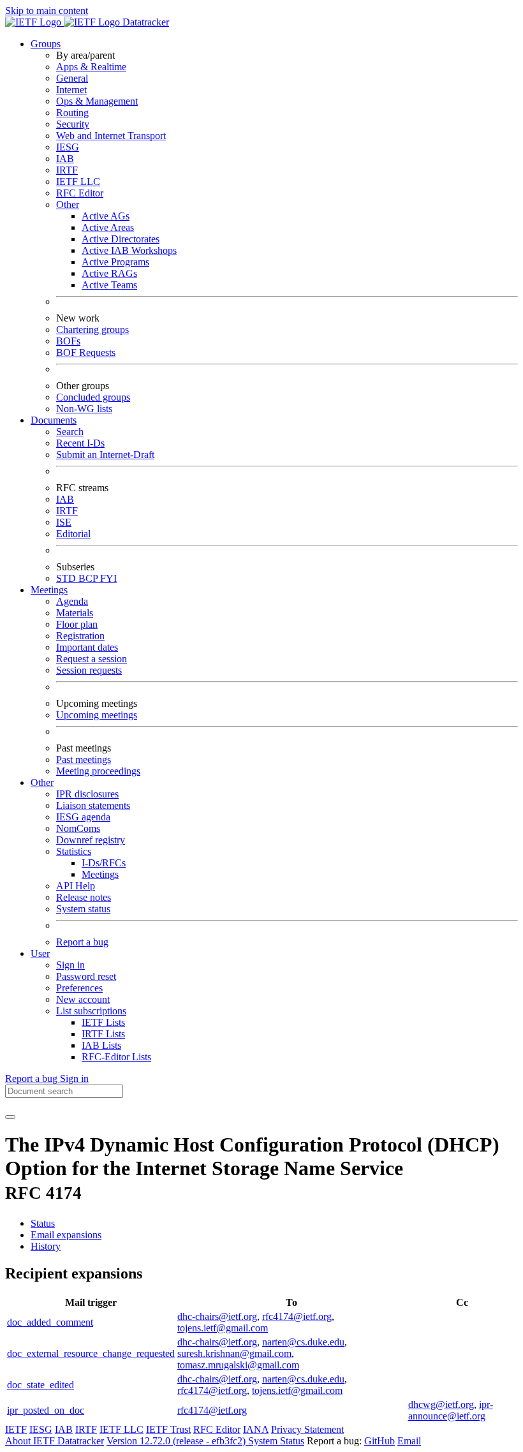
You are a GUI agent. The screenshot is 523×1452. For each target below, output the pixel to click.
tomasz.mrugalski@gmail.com (238, 1364)
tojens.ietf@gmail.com (222, 1327)
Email (409, 1440)
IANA (256, 1429)
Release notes (83, 897)
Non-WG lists (84, 408)
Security (72, 124)
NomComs (78, 828)
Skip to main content (46, 10)
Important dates (87, 647)
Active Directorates (120, 238)
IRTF (67, 170)
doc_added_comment (50, 1322)
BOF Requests (85, 352)
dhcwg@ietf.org (441, 1404)
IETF (16, 1429)
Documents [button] (54, 420)
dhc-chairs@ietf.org (217, 1316)
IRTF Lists (103, 1033)
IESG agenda (83, 816)
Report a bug (82, 942)
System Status (276, 1440)
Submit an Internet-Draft (105, 454)
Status (43, 1223)
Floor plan (77, 624)
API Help (75, 885)
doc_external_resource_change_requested (91, 1353)
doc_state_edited (40, 1384)
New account (83, 999)
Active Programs (115, 261)
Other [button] (42, 782)
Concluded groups (93, 397)
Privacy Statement (307, 1429)
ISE (63, 522)
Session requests (89, 670)
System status (83, 908)
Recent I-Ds (80, 443)
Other (67, 204)
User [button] (40, 953)
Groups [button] (46, 43)
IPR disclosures (87, 794)
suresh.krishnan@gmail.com (234, 1353)
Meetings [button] (49, 589)
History (46, 1246)
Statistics (73, 851)
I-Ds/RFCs (104, 862)
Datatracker (144, 22)
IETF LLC (78, 181)
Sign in (70, 964)
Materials (74, 612)
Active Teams (109, 284)
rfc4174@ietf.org (297, 1316)
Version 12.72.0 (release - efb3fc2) (177, 1440)
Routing (72, 112)
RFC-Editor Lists (116, 1056)
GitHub (379, 1440)
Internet (71, 89)
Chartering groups (92, 329)
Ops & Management (97, 101)
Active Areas (108, 227)
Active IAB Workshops (129, 250)
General (72, 78)
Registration (80, 635)
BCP (89, 578)
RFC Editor (79, 193)
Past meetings (83, 759)
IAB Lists (101, 1045)
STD (67, 578)
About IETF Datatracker (54, 1440)
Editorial (73, 533)
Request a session (91, 658)
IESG (67, 147)
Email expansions (66, 1234)
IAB (65, 158)
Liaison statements (93, 805)
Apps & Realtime (91, 66)
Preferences (79, 987)
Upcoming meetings (96, 714)
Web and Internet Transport (111, 135)
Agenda (72, 601)
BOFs (68, 341)
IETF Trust (168, 1429)
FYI (108, 578)
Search (70, 431)
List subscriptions (91, 1010)
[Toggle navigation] (10, 1117)
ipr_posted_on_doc (45, 1410)
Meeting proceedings (98, 771)
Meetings (100, 874)
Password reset (86, 976)
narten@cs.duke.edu (303, 1342)
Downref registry (90, 839)
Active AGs (105, 216)
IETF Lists (103, 1022)
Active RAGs (109, 273)
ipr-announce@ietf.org (450, 1410)
